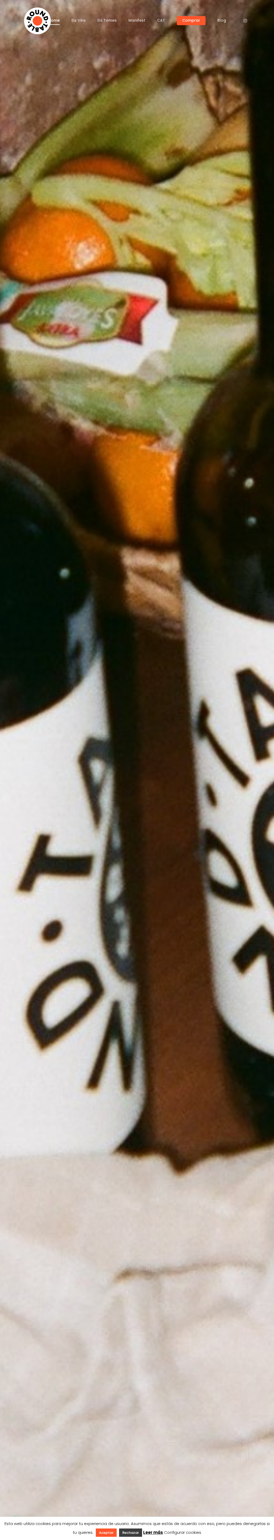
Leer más (153, 1532)
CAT (161, 20)
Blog (221, 20)
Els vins (78, 20)
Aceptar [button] (106, 1532)
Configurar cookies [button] (182, 1532)
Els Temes (107, 20)
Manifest (136, 20)
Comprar (191, 20)
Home (54, 20)
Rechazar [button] (130, 1532)
